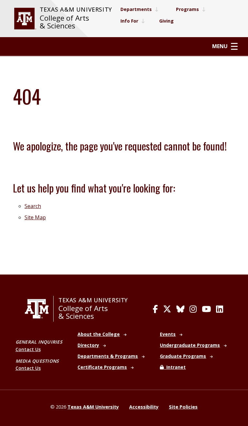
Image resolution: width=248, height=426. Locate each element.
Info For (129, 21)
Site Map (35, 217)
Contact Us (28, 349)
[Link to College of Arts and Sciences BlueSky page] (180, 309)
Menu (220, 46)
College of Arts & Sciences (64, 22)
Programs (187, 9)
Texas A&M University (76, 9)
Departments (136, 9)
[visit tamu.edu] (25, 18)
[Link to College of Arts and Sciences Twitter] (167, 309)
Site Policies (183, 407)
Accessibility (144, 407)
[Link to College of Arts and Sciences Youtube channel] (206, 309)
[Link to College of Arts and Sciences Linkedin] (219, 309)
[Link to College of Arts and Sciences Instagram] (193, 309)
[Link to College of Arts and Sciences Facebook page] (155, 309)
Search (33, 206)
